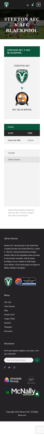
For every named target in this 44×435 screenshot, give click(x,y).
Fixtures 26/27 (9, 315)
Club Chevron (9, 306)
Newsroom (8, 331)
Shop (6, 310)
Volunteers (8, 327)
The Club (7, 302)
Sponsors (7, 323)
